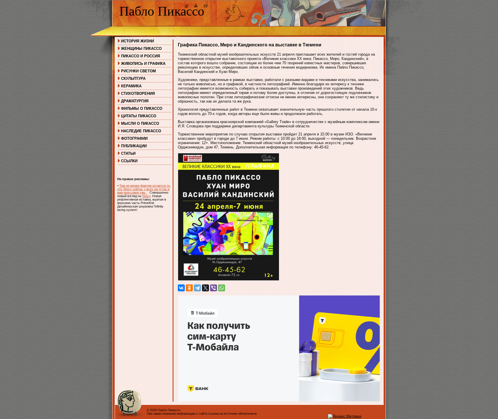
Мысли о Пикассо (140, 123)
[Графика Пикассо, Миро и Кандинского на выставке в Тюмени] (228, 279)
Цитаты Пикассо (138, 116)
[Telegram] (197, 287)
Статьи (128, 153)
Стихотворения (138, 93)
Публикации (134, 146)
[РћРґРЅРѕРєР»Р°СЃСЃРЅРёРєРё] (189, 287)
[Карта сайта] (196, 6)
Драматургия (134, 101)
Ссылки (129, 161)
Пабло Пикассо (161, 11)
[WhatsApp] (221, 287)
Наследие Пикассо (141, 131)
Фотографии (134, 138)
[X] (205, 287)
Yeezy (146, 196)
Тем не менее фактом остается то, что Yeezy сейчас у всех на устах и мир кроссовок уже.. (144, 189)
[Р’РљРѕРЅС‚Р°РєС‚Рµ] (181, 287)
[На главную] (186, 6)
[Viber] (213, 287)
